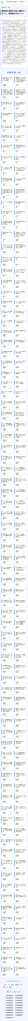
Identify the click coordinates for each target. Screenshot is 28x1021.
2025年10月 (19, 1003)
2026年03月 (10, 998)
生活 (21, 984)
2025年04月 (19, 1010)
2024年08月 (19, 1012)
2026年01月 (10, 1000)
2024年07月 (10, 1015)
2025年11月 (10, 1003)
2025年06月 (19, 1007)
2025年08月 (19, 1005)
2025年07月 (10, 1007)
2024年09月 (10, 1012)
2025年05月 (10, 1010)
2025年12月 (19, 1000)
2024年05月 (10, 1017)
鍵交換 (10, 987)
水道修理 (17, 984)
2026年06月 (10, 995)
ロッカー (5, 984)
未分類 (9, 7)
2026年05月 (19, 995)
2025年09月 (10, 1005)
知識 (4, 987)
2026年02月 (19, 998)
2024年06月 (19, 1015)
